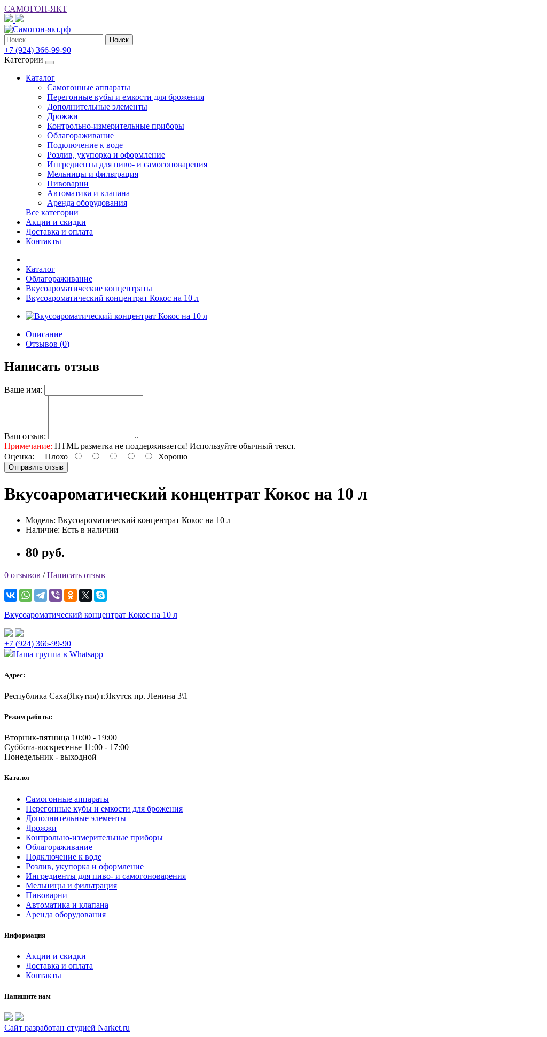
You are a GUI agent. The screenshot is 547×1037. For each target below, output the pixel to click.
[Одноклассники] (70, 595)
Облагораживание (80, 135)
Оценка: (19, 456)
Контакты (43, 241)
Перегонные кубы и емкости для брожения (125, 97)
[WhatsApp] (25, 595)
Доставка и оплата (59, 231)
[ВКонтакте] (10, 595)
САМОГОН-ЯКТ (35, 8)
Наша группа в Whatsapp (58, 654)
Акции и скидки (56, 222)
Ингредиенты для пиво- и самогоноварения (127, 164)
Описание (44, 334)
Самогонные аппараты (88, 87)
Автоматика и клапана (88, 193)
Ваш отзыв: (25, 436)
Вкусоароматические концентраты (89, 288)
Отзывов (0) (47, 343)
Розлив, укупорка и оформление (106, 154)
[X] (85, 595)
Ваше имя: (23, 389)
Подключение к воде (85, 145)
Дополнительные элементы (97, 106)
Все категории (52, 212)
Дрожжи (62, 116)
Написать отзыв (76, 575)
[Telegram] (40, 595)
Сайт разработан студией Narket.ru (67, 1027)
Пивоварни (68, 183)
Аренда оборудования (87, 202)
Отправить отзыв (36, 467)
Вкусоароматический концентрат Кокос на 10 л (112, 297)
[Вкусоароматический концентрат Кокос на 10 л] (116, 316)
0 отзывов (22, 575)
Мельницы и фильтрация (92, 173)
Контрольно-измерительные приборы (115, 125)
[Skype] (100, 595)
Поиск (119, 40)
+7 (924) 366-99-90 (37, 643)
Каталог (40, 77)
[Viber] (55, 595)
